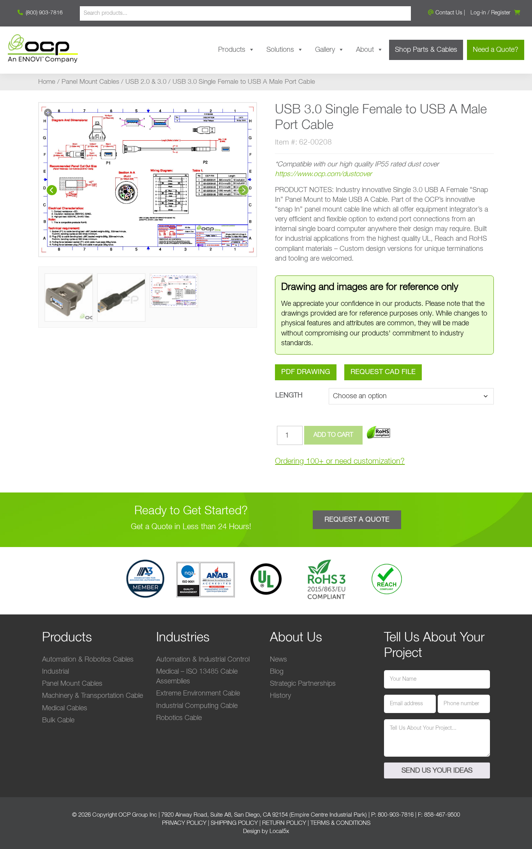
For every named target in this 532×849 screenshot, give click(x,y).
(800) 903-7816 (43, 13)
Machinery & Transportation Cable (92, 695)
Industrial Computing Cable (197, 706)
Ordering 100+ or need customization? (340, 461)
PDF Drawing (305, 372)
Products (231, 49)
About (365, 49)
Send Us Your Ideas (437, 770)
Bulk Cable (58, 720)
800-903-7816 (396, 815)
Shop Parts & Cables (426, 49)
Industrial (55, 671)
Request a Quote (356, 519)
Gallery (325, 49)
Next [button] (243, 190)
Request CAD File (383, 372)
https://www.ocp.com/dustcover (323, 174)
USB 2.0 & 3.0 (145, 82)
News (278, 659)
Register (500, 13)
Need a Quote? (495, 49)
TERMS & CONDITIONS (340, 823)
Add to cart (333, 435)
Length (289, 395)
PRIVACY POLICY (184, 823)
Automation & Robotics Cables (88, 659)
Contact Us (448, 13)
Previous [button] (52, 190)
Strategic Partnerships (303, 683)
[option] (147, 179)
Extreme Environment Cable (198, 693)
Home (46, 82)
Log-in (478, 13)
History (280, 695)
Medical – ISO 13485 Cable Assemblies (197, 676)
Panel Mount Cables (90, 82)
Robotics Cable (179, 718)
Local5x (279, 831)
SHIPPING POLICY (234, 823)
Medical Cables (64, 708)
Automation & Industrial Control (203, 659)
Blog (277, 671)
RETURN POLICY (284, 823)
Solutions (280, 49)
